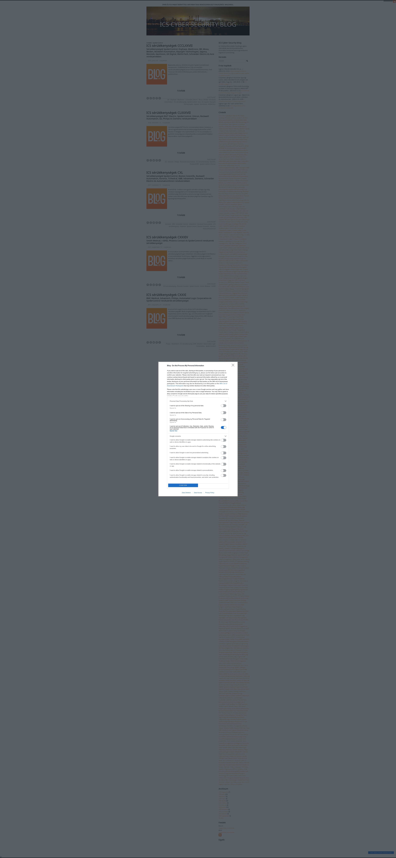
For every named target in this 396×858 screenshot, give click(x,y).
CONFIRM (183, 485)
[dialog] (198, 429)
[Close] (234, 366)
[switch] (223, 405)
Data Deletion (186, 492)
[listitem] (198, 401)
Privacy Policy (209, 492)
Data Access (198, 492)
